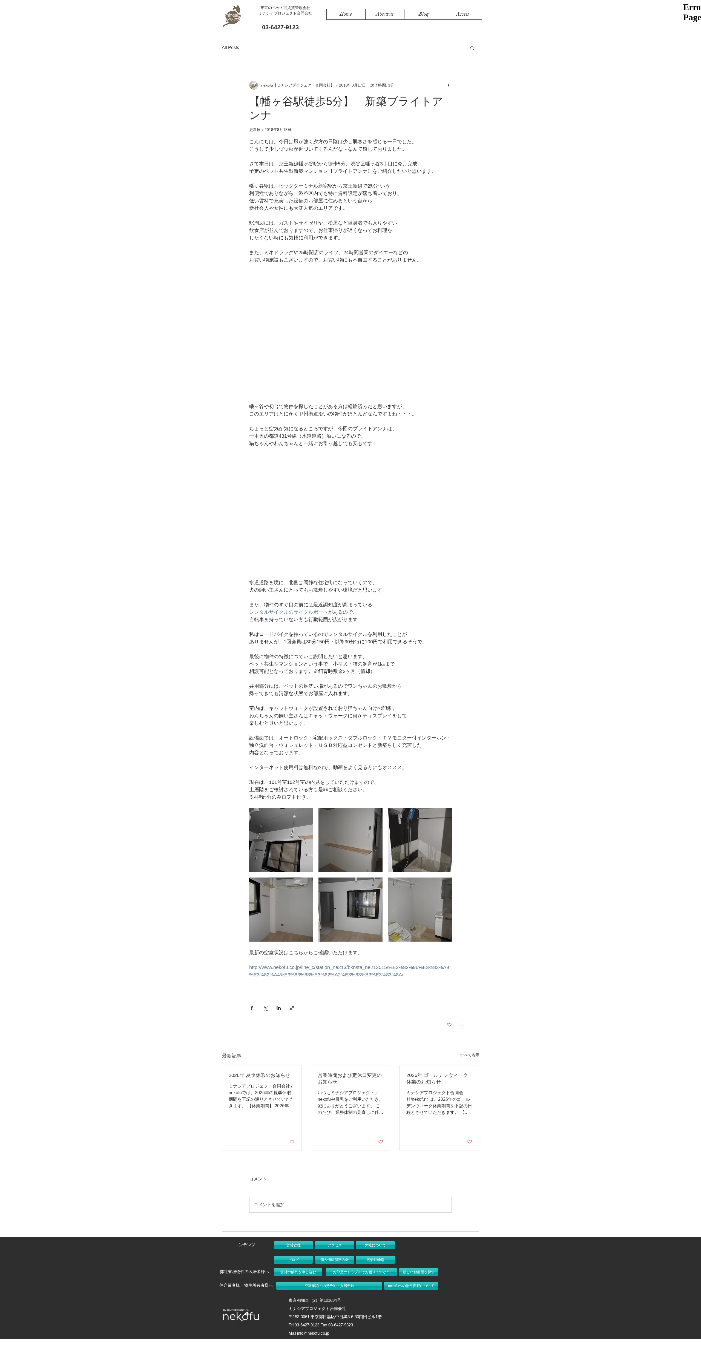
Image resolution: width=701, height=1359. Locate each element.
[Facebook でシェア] (251, 1008)
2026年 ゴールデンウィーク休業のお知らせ (437, 1079)
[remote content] (350, 333)
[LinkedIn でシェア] (278, 1008)
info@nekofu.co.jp (313, 1333)
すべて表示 (469, 1055)
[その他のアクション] (448, 85)
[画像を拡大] (281, 840)
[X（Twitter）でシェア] (265, 1008)
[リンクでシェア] (292, 1008)
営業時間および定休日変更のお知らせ (350, 1079)
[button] (472, 47)
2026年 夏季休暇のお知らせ (259, 1075)
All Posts (230, 47)
